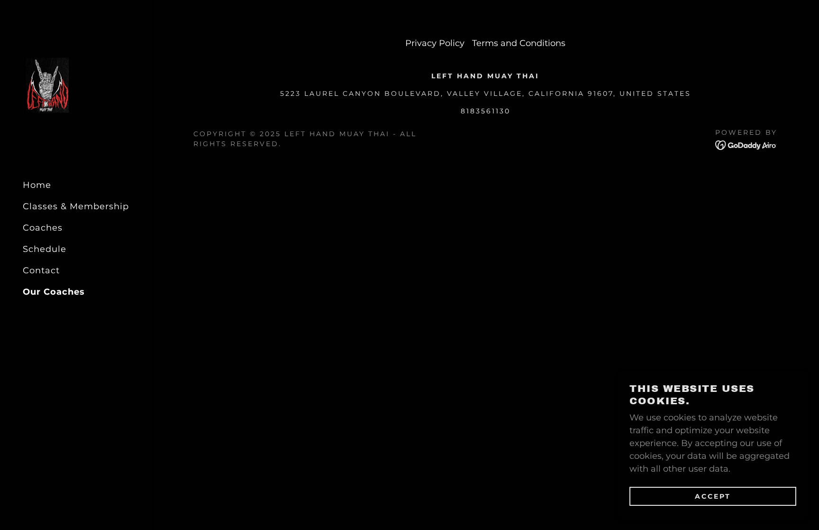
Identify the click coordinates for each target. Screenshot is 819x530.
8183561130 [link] (485, 111)
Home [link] (37, 185)
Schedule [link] (44, 249)
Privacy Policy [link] (434, 43)
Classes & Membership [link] (76, 206)
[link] (46, 86)
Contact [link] (41, 270)
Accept (713, 496)
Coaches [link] (43, 228)
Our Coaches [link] (54, 292)
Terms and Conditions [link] (518, 43)
